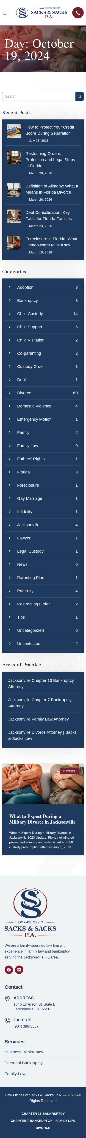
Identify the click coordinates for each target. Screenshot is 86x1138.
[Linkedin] (19, 970)
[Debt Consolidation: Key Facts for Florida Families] (14, 216)
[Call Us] (7, 1020)
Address (24, 998)
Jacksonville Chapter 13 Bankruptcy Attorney (41, 683)
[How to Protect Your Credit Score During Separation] (14, 131)
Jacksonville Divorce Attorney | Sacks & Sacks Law (42, 735)
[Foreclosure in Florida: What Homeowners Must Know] (14, 243)
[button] (6, 13)
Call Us (22, 1020)
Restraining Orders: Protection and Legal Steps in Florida (50, 159)
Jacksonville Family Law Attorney (38, 719)
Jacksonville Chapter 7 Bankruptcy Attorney (40, 703)
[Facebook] (9, 970)
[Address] (7, 998)
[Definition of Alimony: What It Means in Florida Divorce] (14, 190)
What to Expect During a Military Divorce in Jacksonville (42, 819)
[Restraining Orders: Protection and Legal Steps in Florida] (14, 157)
